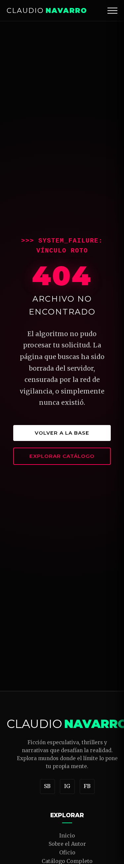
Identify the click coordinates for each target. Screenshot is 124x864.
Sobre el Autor (67, 843)
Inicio (67, 835)
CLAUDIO (47, 10)
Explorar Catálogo (62, 456)
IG (67, 786)
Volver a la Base (62, 433)
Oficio (67, 852)
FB (87, 786)
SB (47, 786)
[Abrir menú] (112, 11)
